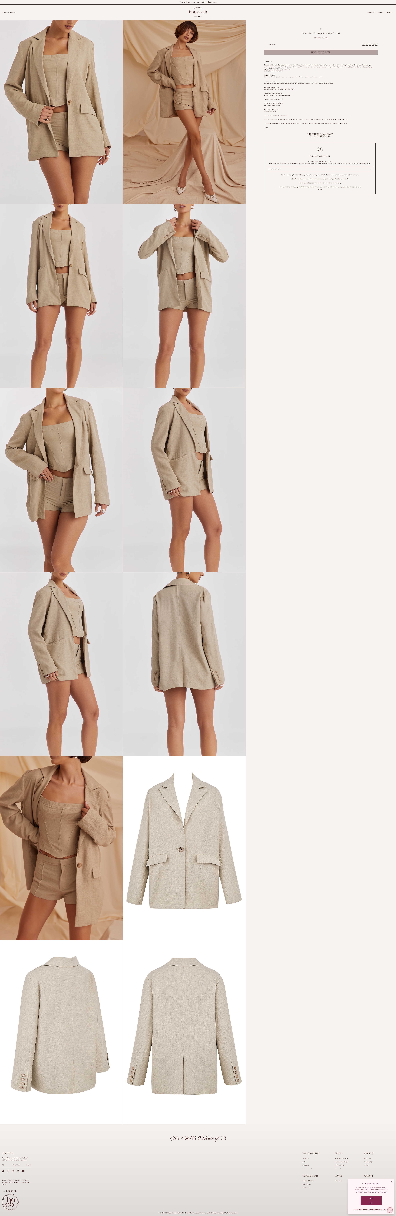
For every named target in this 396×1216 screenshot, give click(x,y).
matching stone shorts (353, 67)
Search (12, 12)
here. (384, 1192)
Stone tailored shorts (271, 83)
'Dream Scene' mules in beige (304, 83)
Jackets (274, 105)
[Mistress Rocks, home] (198, 12)
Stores (338, 1176)
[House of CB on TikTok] (3, 1171)
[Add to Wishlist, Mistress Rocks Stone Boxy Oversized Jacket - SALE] (321, 29)
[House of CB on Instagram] (13, 1171)
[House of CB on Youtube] (23, 1171)
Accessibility (306, 1188)
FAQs (304, 1162)
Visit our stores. (205, 2)
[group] (320, 38)
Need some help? (310, 1153)
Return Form (339, 1169)
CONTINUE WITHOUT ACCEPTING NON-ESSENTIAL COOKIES (371, 1209)
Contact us (305, 1158)
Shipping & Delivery (341, 1158)
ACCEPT (371, 1198)
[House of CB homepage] (10, 1202)
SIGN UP (29, 1165)
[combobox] (319, 169)
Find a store (338, 1181)
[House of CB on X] (18, 1171)
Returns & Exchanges (341, 1162)
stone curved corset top (286, 83)
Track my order (340, 1165)
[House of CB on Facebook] (8, 1171)
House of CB (367, 1158)
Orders (339, 1153)
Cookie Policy (306, 1184)
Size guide (272, 44)
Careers (366, 1165)
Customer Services (307, 1169)
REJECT (371, 1203)
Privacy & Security (308, 1181)
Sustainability (368, 1162)
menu (5, 12)
